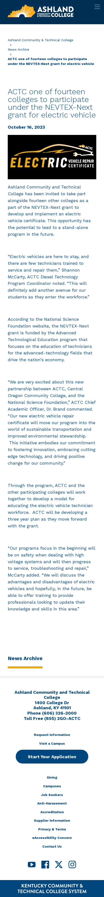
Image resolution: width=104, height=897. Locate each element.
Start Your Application (52, 756)
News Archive (18, 49)
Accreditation (52, 812)
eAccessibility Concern (52, 838)
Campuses (52, 786)
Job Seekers (52, 795)
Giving (52, 777)
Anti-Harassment (52, 803)
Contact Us (52, 846)
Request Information (52, 735)
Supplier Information (52, 820)
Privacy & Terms (52, 829)
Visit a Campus (52, 743)
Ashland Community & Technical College (40, 40)
